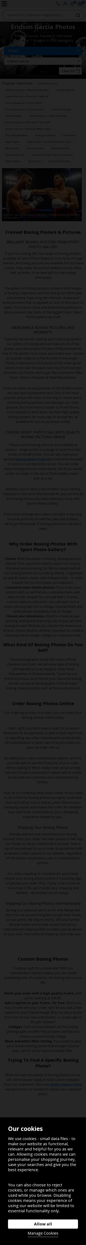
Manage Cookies (43, 1233)
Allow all (43, 1224)
